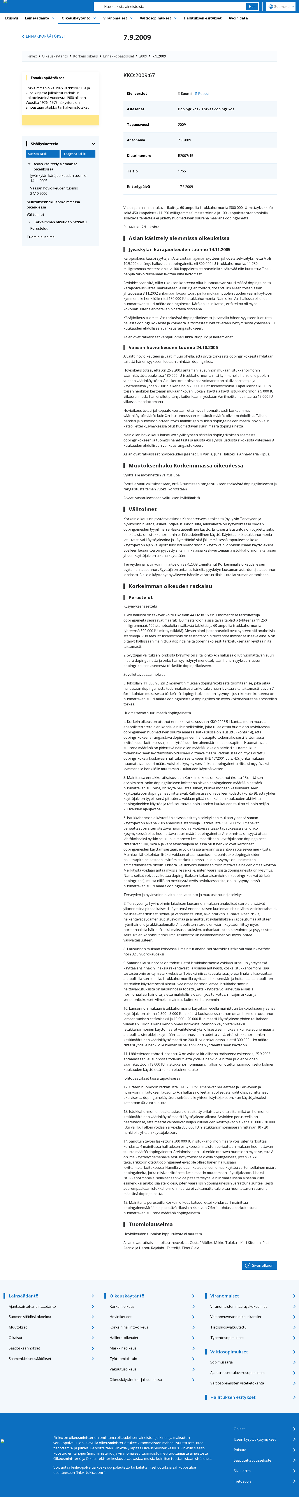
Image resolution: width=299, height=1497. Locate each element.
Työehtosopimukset (227, 1337)
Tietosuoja (243, 1481)
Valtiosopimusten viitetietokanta (237, 1383)
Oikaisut (15, 1337)
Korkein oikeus (85, 56)
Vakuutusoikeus (123, 1369)
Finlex (32, 56)
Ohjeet (239, 1428)
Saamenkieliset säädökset (30, 1358)
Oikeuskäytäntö (76, 18)
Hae (252, 6)
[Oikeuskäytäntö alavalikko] (94, 18)
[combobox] (170, 6)
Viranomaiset (115, 18)
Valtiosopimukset (155, 18)
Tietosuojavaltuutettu (228, 1327)
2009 (143, 56)
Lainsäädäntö (37, 18)
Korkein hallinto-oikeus (129, 1327)
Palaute (240, 1449)
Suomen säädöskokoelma (30, 1316)
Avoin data (238, 18)
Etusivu (11, 18)
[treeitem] (60, 166)
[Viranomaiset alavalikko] (131, 18)
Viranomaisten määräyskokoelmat (238, 1306)
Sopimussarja (221, 1362)
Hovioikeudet (121, 1316)
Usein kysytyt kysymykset (255, 1439)
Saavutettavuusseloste (252, 1460)
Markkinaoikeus (123, 1348)
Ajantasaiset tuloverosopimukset (237, 1372)
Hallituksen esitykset (203, 18)
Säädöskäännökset (24, 1348)
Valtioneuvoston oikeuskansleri (236, 1316)
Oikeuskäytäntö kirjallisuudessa (136, 1379)
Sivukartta (242, 1470)
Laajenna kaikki (75, 154)
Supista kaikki (37, 154)
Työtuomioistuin (123, 1358)
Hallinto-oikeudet (124, 1337)
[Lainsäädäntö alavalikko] (53, 18)
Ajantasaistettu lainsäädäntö (32, 1306)
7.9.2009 (159, 56)
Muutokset (18, 1327)
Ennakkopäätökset (46, 36)
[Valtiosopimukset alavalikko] (175, 18)
